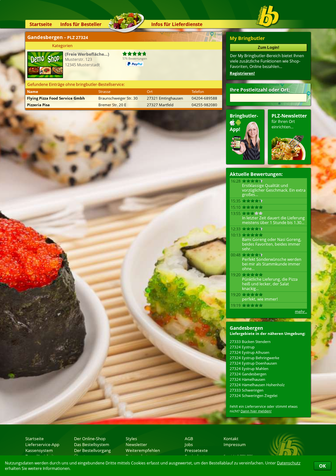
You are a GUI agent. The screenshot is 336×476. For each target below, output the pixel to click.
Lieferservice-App (42, 444)
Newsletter (136, 444)
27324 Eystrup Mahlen (249, 368)
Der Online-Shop (90, 438)
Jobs (189, 444)
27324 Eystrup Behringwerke (254, 357)
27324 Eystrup (242, 346)
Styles (131, 438)
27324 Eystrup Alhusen (249, 352)
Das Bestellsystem (91, 444)
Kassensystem (39, 450)
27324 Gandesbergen (248, 373)
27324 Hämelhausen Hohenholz (257, 384)
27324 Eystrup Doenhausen (253, 363)
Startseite (41, 24)
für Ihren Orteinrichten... (289, 121)
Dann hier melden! (256, 411)
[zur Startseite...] (267, 16)
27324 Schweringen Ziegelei (253, 395)
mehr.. (301, 311)
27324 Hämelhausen (247, 379)
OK (322, 466)
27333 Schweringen (246, 390)
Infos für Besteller (81, 24)
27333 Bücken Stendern (250, 341)
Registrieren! (242, 73)
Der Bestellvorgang (92, 450)
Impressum (235, 444)
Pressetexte (196, 450)
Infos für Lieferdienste (176, 24)
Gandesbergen (246, 328)
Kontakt (231, 438)
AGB (189, 438)
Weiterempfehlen (143, 450)
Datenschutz (288, 463)
